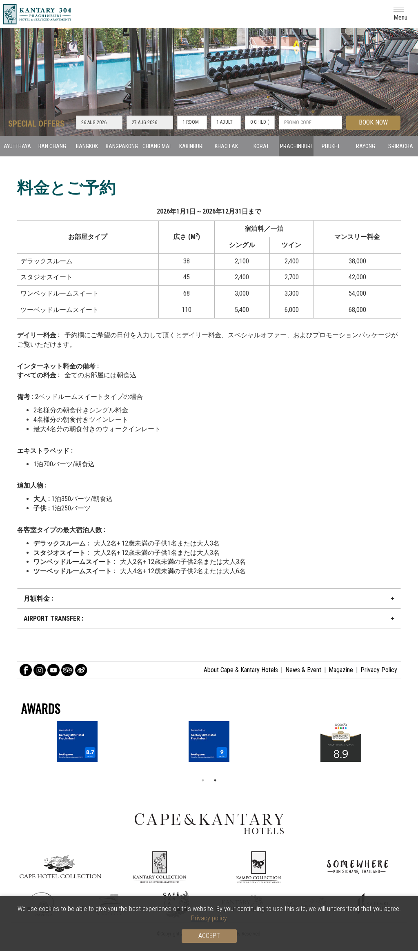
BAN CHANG (52, 146)
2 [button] (215, 780)
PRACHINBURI (296, 146)
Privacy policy (209, 918)
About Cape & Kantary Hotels (241, 670)
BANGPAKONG (122, 146)
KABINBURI (191, 146)
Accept (209, 936)
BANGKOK (87, 146)
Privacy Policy (378, 670)
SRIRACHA (400, 146)
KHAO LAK (226, 146)
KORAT (261, 146)
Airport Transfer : (53, 618)
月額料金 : (38, 598)
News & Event (303, 670)
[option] (209, 741)
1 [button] (203, 780)
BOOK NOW (373, 122)
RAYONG (365, 146)
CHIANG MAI (156, 146)
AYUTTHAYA (17, 146)
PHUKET (331, 146)
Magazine (341, 670)
